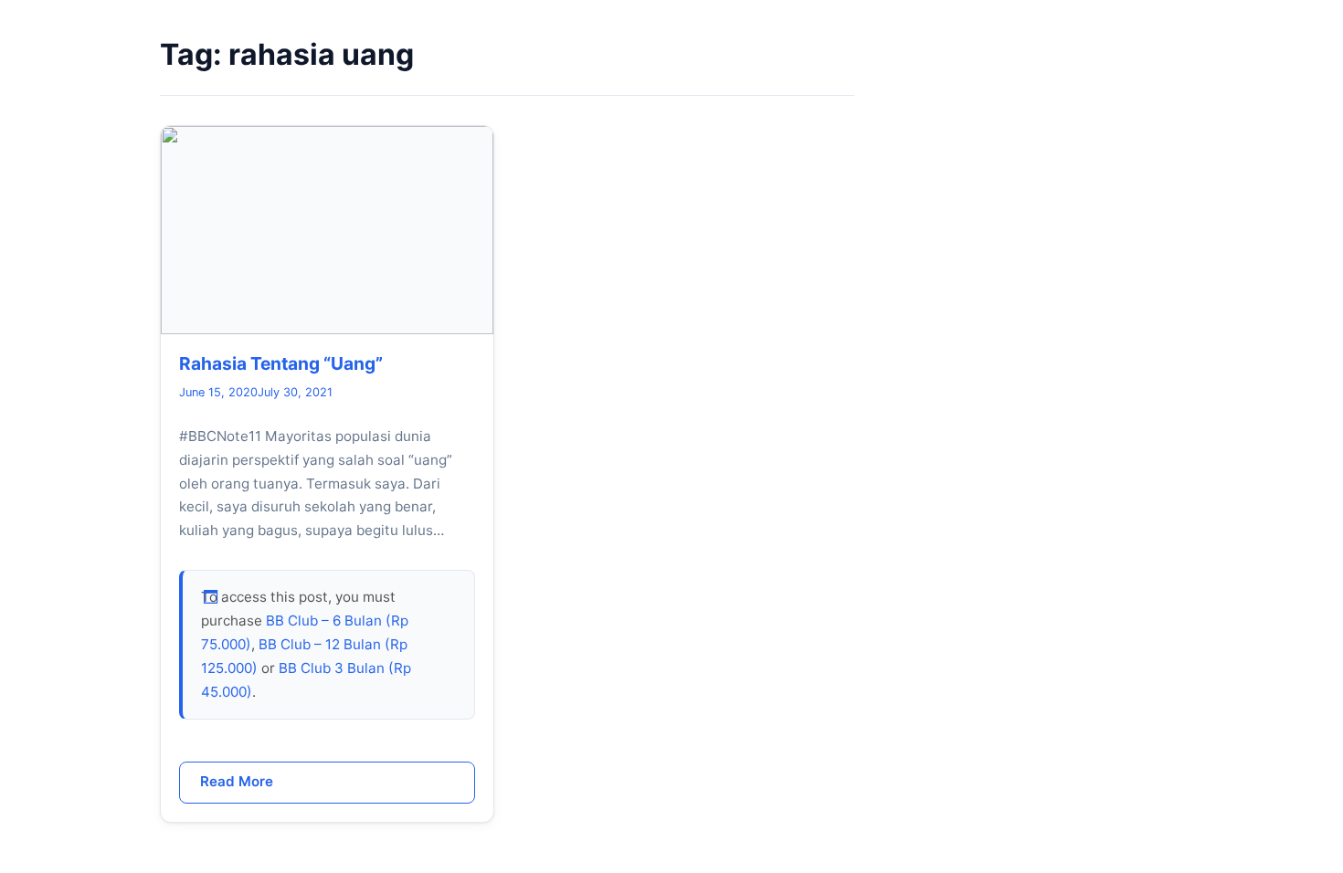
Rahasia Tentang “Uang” (281, 363)
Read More (236, 781)
